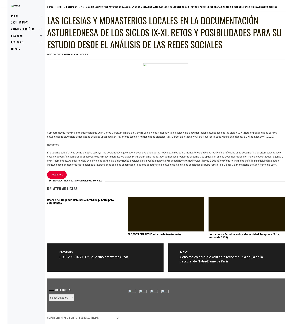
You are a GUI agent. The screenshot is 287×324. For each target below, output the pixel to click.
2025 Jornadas (19, 22)
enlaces (15, 49)
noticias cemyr (78, 181)
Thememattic (129, 318)
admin (85, 54)
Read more (57, 174)
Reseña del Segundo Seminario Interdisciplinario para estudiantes (80, 201)
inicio (14, 16)
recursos (16, 35)
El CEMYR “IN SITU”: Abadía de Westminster (155, 234)
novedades (17, 42)
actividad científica (22, 29)
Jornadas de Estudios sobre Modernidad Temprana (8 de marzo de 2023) (244, 236)
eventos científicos (59, 181)
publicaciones (94, 181)
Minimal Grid (108, 318)
